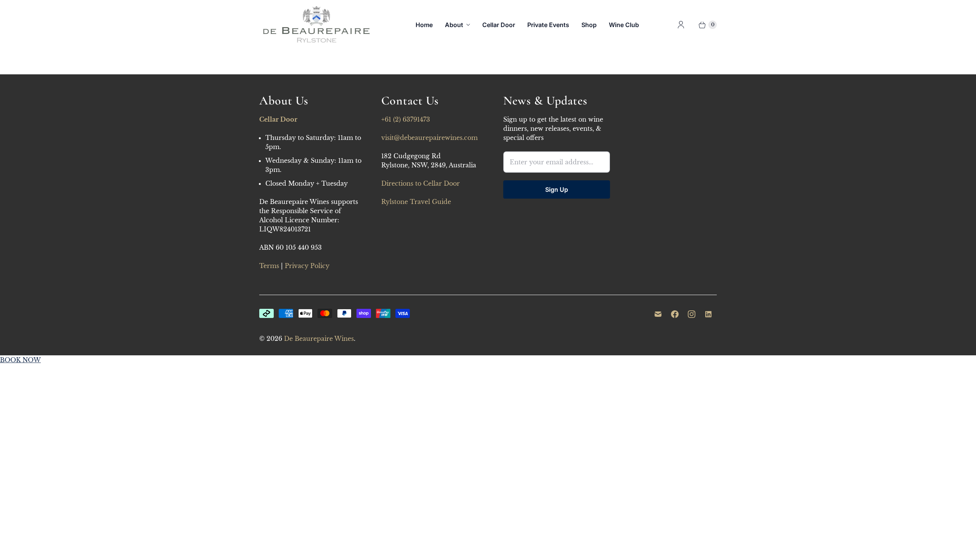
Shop (589, 25)
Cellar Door (498, 25)
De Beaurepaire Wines (319, 338)
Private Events (548, 25)
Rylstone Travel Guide (416, 201)
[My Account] (681, 25)
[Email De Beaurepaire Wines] (658, 314)
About (454, 25)
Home (424, 25)
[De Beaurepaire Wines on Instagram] (691, 314)
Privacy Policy (307, 266)
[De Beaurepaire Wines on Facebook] (674, 314)
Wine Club (624, 25)
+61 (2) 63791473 (405, 119)
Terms (269, 266)
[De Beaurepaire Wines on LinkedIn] (708, 314)
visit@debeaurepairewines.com (429, 137)
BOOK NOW (20, 360)
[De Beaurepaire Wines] (316, 24)
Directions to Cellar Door (420, 183)
